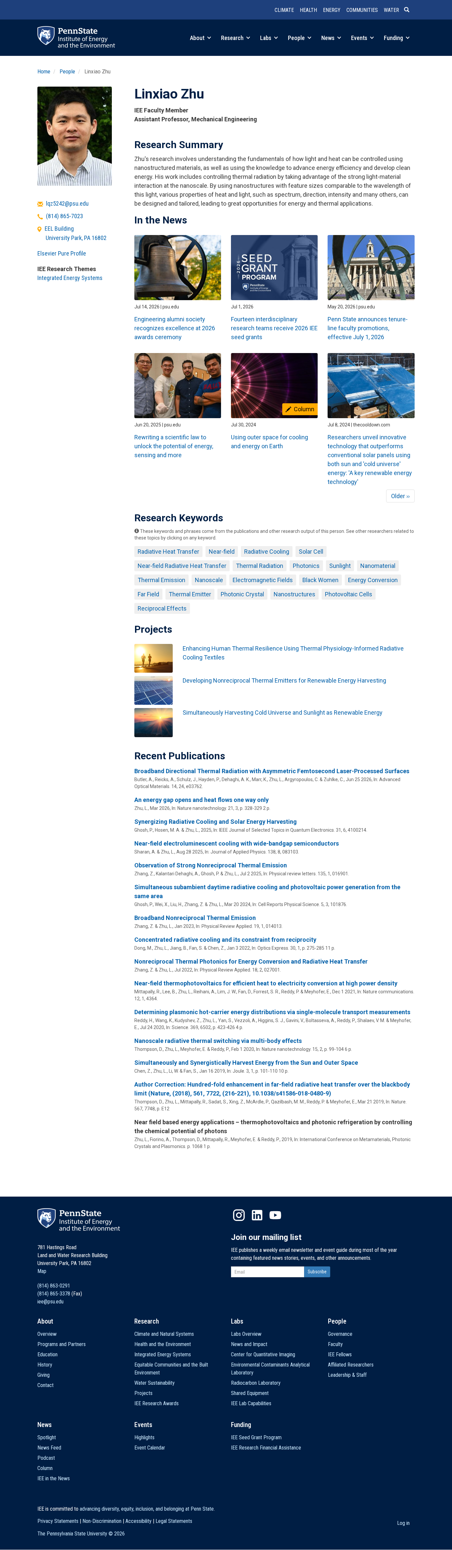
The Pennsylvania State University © (81, 1533)
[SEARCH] (409, 10)
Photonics (306, 565)
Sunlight (340, 565)
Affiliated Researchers (351, 1365)
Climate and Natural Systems (164, 1334)
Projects (143, 1393)
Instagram (239, 1215)
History (44, 1365)
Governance (340, 1334)
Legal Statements (174, 1521)
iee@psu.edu (50, 1301)
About (198, 37)
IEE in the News (53, 1478)
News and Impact (249, 1344)
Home (43, 71)
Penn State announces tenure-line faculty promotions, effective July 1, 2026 (368, 328)
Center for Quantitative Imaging (263, 1354)
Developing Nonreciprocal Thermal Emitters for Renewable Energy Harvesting (284, 680)
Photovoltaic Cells (348, 594)
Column (45, 1468)
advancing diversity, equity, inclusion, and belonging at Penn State (147, 1509)
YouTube (275, 1215)
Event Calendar (149, 1448)
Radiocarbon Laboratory (256, 1383)
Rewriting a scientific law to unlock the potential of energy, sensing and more (173, 446)
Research (233, 37)
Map (41, 1271)
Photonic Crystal (242, 594)
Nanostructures (294, 594)
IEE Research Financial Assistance (266, 1448)
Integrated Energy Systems (70, 277)
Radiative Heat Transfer (168, 551)
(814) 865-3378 (53, 1294)
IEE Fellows (340, 1354)
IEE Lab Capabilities (251, 1403)
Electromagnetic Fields (263, 579)
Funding (394, 37)
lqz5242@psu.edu (67, 203)
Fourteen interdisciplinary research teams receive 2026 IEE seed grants (274, 328)
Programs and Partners (61, 1344)
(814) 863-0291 (53, 1286)
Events (360, 37)
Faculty (335, 1344)
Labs (266, 37)
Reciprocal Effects (162, 608)
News (328, 37)
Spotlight (46, 1437)
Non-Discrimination (101, 1521)
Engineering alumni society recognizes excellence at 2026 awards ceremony (174, 328)
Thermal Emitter (190, 594)
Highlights (144, 1437)
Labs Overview (246, 1334)
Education (47, 1354)
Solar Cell (311, 551)
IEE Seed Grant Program (256, 1437)
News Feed (49, 1448)
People (297, 37)
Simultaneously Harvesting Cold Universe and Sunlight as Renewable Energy (283, 712)
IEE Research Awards (156, 1403)
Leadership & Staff (347, 1375)
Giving (43, 1375)
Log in (403, 1523)
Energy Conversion (373, 579)
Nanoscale (209, 579)
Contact (45, 1385)
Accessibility (138, 1521)
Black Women (320, 579)
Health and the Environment (162, 1344)
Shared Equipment (250, 1393)
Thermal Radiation (259, 565)
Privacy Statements (57, 1521)
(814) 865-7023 (64, 216)
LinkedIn (257, 1215)
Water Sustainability (154, 1383)
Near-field (222, 551)
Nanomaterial (377, 565)
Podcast (46, 1458)
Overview (47, 1334)
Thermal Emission (161, 579)
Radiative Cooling (266, 551)
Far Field (148, 594)
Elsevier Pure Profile (61, 253)
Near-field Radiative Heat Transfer (182, 565)
